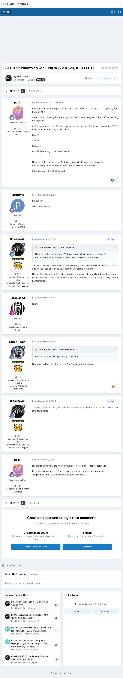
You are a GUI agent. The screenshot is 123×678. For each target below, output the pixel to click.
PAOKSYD (17, 195)
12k (19, 377)
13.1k (18, 274)
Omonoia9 (16, 633)
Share (90, 78)
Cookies (68, 673)
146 (19, 324)
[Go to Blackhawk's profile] (8, 78)
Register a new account (36, 546)
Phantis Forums (15, 4)
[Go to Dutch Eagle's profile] (18, 352)
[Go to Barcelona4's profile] (18, 308)
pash (17, 102)
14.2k (18, 128)
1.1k (19, 221)
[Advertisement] (37, 39)
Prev (12, 91)
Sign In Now (87, 546)
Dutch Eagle (17, 341)
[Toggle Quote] (36, 247)
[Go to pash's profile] (18, 113)
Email (78, 611)
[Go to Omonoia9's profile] (7, 629)
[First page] (6, 91)
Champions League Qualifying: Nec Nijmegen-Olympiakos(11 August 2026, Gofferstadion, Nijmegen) (29, 643)
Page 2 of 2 (34, 91)
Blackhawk (22, 76)
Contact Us (56, 673)
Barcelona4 (17, 297)
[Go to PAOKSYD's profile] (18, 205)
